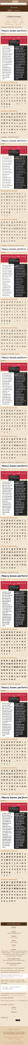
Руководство (16, 10)
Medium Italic (9, 24)
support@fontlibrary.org (14, 1034)
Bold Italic (15, 21)
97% (18, 964)
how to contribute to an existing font (15, 995)
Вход (9, 1)
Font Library (17, 1000)
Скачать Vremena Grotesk (14, 923)
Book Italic (8, 22)
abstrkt (14, 946)
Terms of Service (14, 1039)
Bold (7, 21)
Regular (18, 24)
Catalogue (7, 1037)
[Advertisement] (10, 913)
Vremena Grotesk (14, 937)
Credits (21, 1037)
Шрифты (10, 10)
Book (22, 21)
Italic (15, 22)
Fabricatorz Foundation (17, 1041)
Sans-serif (14, 928)
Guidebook (14, 1037)
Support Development (16, 1043)
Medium (21, 22)
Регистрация (3, 1)
